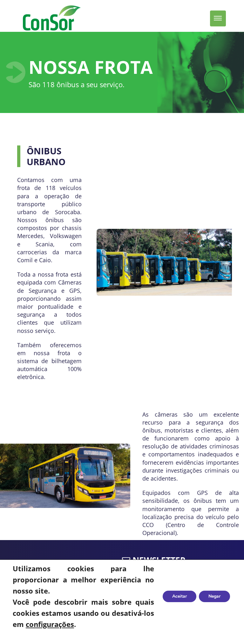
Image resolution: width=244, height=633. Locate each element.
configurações (50, 624)
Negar (214, 596)
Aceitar (179, 596)
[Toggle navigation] (218, 18)
